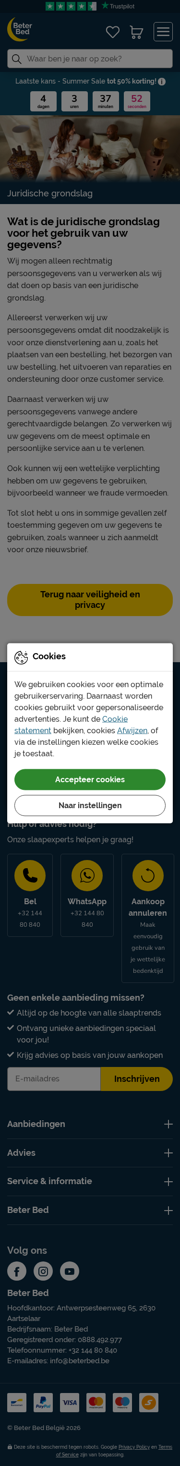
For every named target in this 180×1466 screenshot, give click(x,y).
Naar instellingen (90, 805)
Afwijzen (132, 730)
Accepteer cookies (90, 779)
